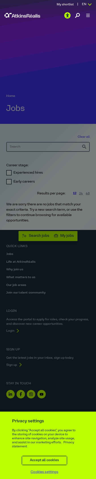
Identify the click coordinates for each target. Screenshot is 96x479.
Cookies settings (44, 472)
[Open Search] (77, 15)
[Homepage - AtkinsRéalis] (22, 15)
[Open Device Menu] (88, 15)
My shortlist (65, 4)
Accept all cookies (44, 460)
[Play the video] (67, 15)
